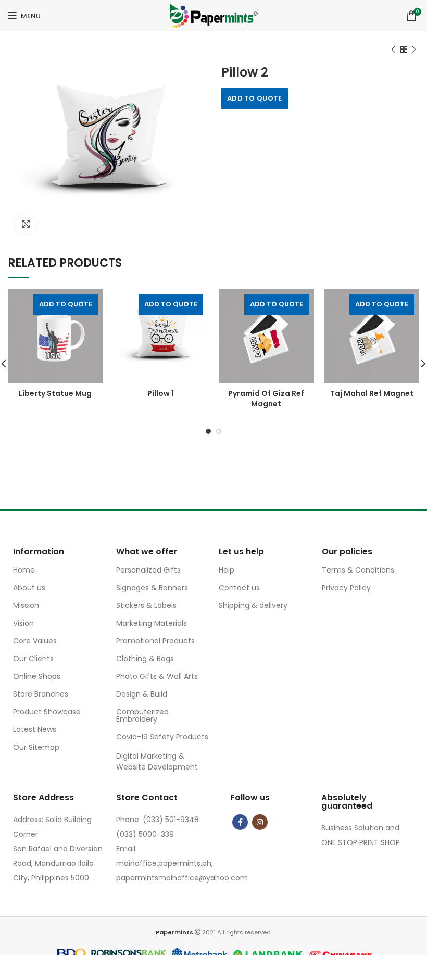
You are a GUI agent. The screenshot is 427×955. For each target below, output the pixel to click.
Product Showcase (47, 711)
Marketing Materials (151, 623)
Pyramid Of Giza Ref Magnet (266, 398)
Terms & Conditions (358, 570)
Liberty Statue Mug (55, 393)
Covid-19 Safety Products (162, 736)
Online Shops (36, 676)
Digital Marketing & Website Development (157, 761)
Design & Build (141, 694)
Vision (23, 623)
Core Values (35, 641)
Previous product (393, 49)
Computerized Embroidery (142, 715)
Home (24, 570)
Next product (414, 49)
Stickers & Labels (146, 605)
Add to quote (254, 98)
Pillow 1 (160, 393)
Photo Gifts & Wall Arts (157, 676)
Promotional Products (155, 641)
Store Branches (40, 694)
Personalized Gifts (148, 570)
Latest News (34, 729)
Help (226, 570)
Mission (26, 605)
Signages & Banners (152, 587)
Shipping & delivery (253, 605)
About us (29, 587)
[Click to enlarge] (26, 224)
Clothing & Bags (145, 658)
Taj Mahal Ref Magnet (371, 393)
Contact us (239, 587)
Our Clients (33, 658)
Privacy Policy (346, 587)
